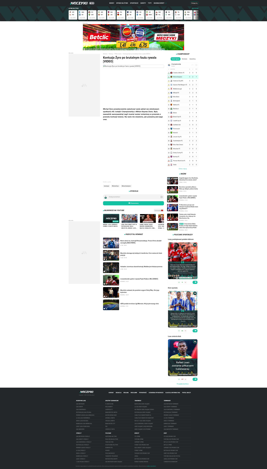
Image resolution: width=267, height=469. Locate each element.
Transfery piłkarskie (111, 456)
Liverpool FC (109, 409)
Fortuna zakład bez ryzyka (172, 456)
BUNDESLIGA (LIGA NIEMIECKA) (84, 423)
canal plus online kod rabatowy (144, 418)
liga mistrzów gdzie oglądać (113, 462)
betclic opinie (168, 445)
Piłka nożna (118, 54)
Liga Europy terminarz (170, 407)
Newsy (111, 3)
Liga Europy (79, 407)
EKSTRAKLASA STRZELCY (82, 445)
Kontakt (111, 393)
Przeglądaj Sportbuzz (183, 384)
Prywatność (143, 393)
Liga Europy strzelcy (82, 439)
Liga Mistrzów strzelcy (83, 436)
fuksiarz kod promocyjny (142, 453)
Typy (150, 3)
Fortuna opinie (139, 439)
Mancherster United (111, 412)
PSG (106, 426)
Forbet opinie (138, 450)
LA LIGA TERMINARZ (169, 418)
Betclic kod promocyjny (171, 442)
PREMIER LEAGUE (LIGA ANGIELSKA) (85, 415)
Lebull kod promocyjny (171, 459)
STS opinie (137, 436)
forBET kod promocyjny (142, 445)
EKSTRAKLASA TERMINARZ (171, 412)
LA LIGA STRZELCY (81, 450)
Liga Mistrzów (80, 404)
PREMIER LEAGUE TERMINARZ (171, 415)
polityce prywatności (151, 466)
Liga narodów (80, 429)
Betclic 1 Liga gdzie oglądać (143, 421)
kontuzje (106, 186)
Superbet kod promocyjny (171, 447)
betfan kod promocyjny (171, 450)
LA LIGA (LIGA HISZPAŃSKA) (83, 418)
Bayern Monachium (110, 415)
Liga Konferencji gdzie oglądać (144, 423)
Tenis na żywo (109, 442)
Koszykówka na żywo (111, 445)
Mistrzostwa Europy (111, 459)
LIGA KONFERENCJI (81, 409)
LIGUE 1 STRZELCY (80, 459)
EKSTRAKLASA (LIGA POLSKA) (83, 412)
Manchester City (110, 423)
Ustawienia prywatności (156, 393)
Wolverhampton (126, 186)
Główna (105, 54)
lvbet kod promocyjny (170, 453)
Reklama (126, 393)
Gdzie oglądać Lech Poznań (142, 429)
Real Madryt (109, 407)
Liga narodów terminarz (171, 429)
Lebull (136, 456)
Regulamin (134, 393)
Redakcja (118, 393)
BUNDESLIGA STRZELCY (82, 456)
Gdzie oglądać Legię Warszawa (143, 426)
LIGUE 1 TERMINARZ (169, 426)
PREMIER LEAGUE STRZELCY (83, 447)
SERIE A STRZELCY (81, 453)
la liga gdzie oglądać (141, 407)
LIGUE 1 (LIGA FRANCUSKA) (83, 426)
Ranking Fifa (109, 447)
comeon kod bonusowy (171, 462)
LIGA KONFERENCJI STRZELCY (83, 442)
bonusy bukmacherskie (141, 462)
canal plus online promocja (143, 415)
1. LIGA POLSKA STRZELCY (82, 462)
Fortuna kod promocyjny (171, 439)
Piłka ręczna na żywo (111, 439)
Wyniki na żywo (122, 3)
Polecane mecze (110, 453)
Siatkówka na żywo (111, 436)
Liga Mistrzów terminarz (171, 404)
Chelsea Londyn (110, 421)
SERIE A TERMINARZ (169, 421)
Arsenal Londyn (110, 418)
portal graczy (186, 393)
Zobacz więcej (183, 169)
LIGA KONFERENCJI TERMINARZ (172, 409)
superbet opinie (139, 442)
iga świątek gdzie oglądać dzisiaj (144, 409)
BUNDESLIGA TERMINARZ (170, 423)
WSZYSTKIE (195, 8)
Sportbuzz (134, 3)
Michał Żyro (115, 186)
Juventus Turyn (110, 429)
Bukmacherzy (159, 3)
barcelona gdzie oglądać (142, 404)
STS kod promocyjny (170, 436)
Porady (107, 450)
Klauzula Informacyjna (173, 393)
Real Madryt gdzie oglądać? (143, 447)
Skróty (143, 3)
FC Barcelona (109, 404)
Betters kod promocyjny (142, 459)
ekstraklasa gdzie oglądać (143, 412)
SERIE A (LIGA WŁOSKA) (82, 421)
